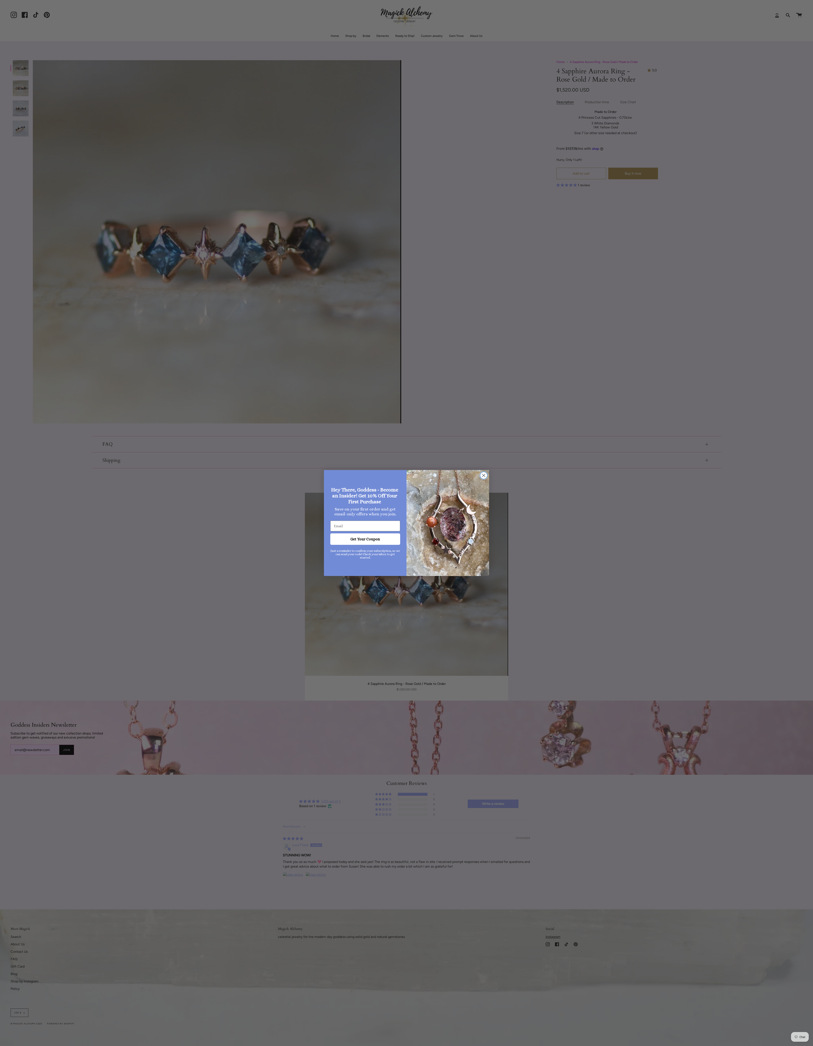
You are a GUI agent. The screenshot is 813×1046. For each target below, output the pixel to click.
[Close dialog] (483, 475)
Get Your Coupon (365, 539)
